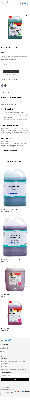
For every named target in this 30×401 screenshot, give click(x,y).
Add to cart (12, 71)
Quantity (5, 64)
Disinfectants (15, 79)
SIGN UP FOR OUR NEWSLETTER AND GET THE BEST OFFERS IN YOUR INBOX (14, 371)
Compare (16, 74)
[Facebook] (1, 356)
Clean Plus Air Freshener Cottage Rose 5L (10, 260)
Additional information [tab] (10, 150)
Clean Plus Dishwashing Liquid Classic (10, 209)
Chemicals (8, 79)
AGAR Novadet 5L (5, 328)
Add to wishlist (8, 74)
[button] (2, 2)
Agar (5, 81)
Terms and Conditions (5, 392)
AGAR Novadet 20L (5, 294)
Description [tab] (6, 93)
